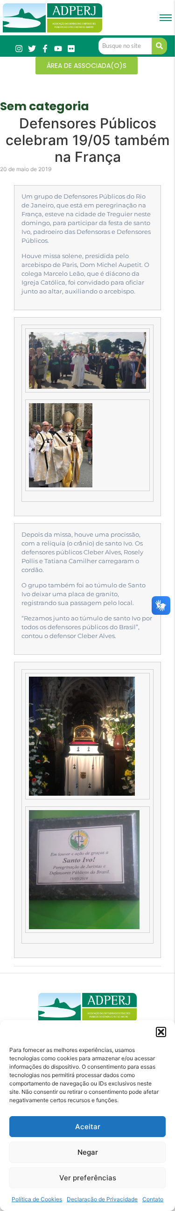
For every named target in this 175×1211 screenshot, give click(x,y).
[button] (161, 1032)
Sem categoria (44, 106)
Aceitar (87, 1126)
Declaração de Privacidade (102, 1199)
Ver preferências (87, 1177)
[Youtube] (58, 49)
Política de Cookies (37, 1199)
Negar (87, 1152)
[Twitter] (32, 49)
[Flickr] (71, 49)
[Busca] (159, 46)
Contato (152, 1199)
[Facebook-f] (45, 49)
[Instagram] (19, 49)
